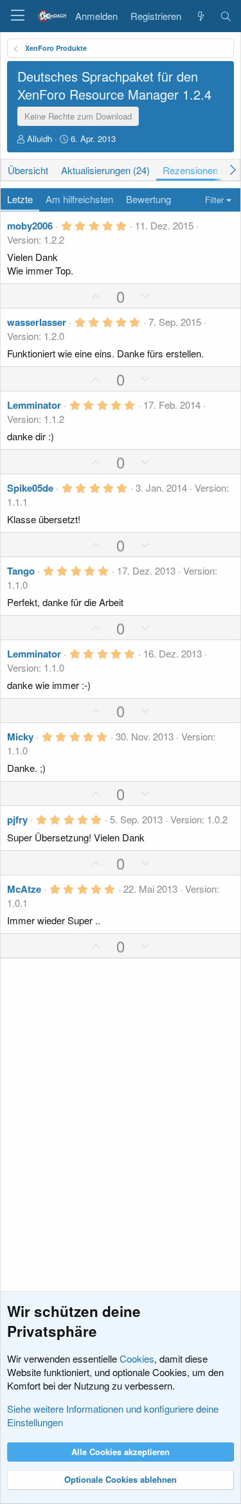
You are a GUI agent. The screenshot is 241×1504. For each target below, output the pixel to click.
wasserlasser (36, 322)
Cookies (137, 1358)
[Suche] (225, 16)
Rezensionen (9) (197, 170)
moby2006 (30, 226)
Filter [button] (214, 199)
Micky (20, 737)
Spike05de (30, 488)
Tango (21, 571)
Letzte (20, 199)
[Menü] (18, 16)
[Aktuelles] (200, 16)
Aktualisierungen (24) (105, 170)
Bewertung (148, 199)
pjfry (17, 819)
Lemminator (34, 405)
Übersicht (28, 170)
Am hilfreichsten (79, 199)
